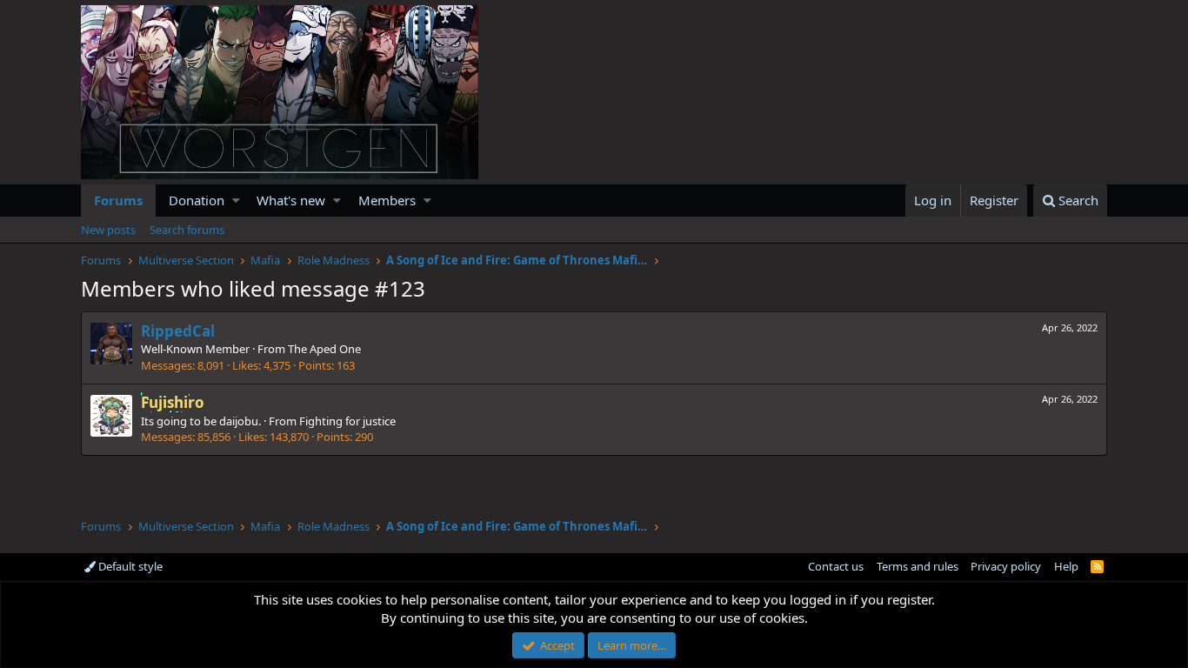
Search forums (187, 229)
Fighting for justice (347, 421)
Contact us (836, 566)
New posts (108, 229)
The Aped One (324, 349)
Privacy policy (1006, 566)
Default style (129, 566)
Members (387, 200)
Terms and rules (917, 566)
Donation (196, 200)
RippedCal (178, 331)
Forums (118, 200)
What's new (291, 200)
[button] (236, 200)
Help (1066, 566)
